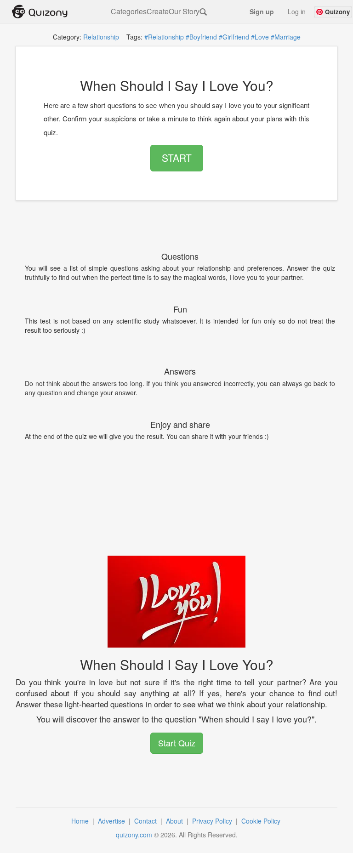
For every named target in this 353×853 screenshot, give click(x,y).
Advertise (112, 820)
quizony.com (134, 834)
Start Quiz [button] (176, 743)
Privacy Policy (213, 820)
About (175, 820)
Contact (146, 820)
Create (158, 11)
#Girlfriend (234, 36)
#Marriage (286, 36)
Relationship (101, 36)
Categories (129, 11)
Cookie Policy (261, 820)
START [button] (177, 158)
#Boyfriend (201, 36)
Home (81, 820)
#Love (260, 36)
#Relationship (164, 36)
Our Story (184, 11)
